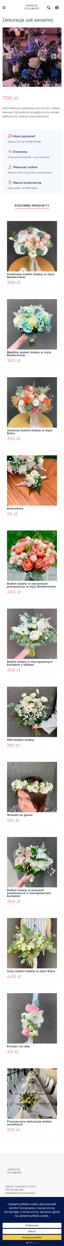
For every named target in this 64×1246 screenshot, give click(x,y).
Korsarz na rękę (18, 1046)
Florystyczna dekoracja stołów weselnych (29, 1123)
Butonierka (15, 508)
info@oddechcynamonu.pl (20, 1193)
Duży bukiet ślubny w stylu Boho (31, 971)
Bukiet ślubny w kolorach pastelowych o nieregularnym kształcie (29, 893)
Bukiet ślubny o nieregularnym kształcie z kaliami (30, 663)
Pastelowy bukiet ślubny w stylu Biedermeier (30, 276)
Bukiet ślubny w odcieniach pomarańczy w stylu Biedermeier (31, 585)
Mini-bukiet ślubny (20, 740)
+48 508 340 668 (14, 1189)
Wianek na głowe (20, 815)
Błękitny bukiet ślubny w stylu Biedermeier (29, 354)
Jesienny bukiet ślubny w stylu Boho (29, 432)
